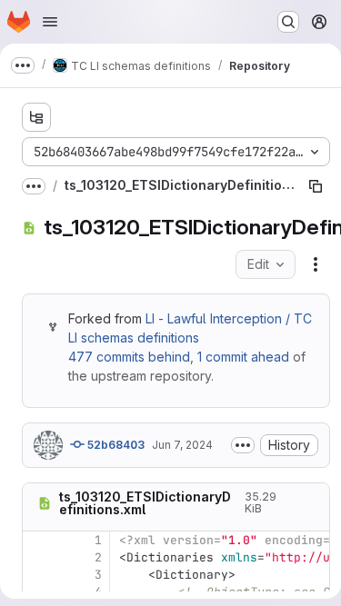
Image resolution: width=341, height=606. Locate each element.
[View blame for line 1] (38, 540)
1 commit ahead (243, 356)
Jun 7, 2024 (182, 445)
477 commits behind (129, 356)
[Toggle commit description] (243, 445)
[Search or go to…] (288, 22)
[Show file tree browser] (36, 117)
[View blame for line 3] (38, 574)
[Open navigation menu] (50, 21)
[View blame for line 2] (38, 557)
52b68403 (115, 445)
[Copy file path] (315, 186)
